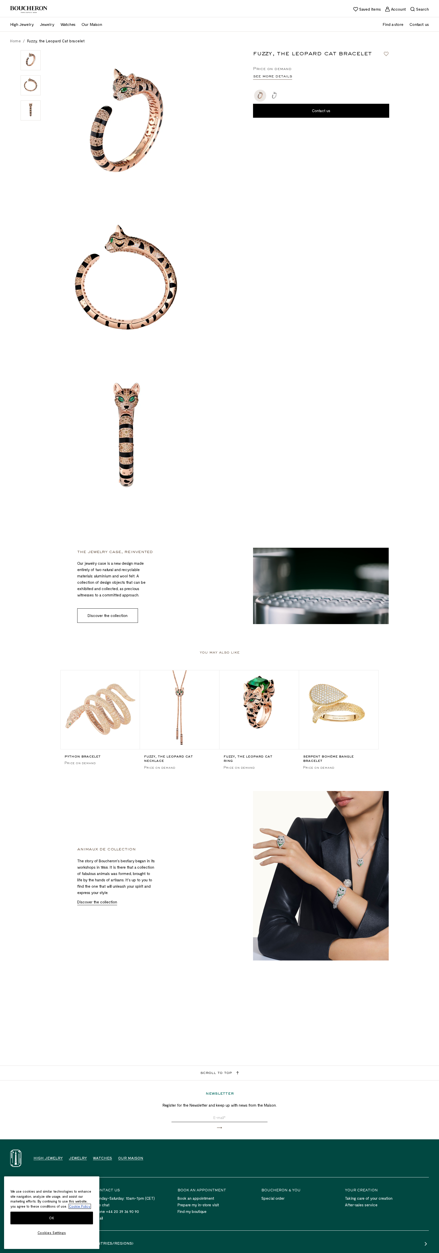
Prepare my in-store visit (198, 1205)
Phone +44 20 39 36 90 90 (116, 1211)
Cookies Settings (52, 1233)
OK (51, 1218)
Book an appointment (196, 1198)
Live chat (101, 1205)
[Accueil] (15, 1158)
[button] (219, 1128)
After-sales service (361, 1205)
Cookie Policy (79, 1206)
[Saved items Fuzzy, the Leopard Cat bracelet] (386, 53)
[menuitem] (367, 9)
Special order (273, 1198)
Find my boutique (192, 1211)
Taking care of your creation (369, 1198)
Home (15, 41)
